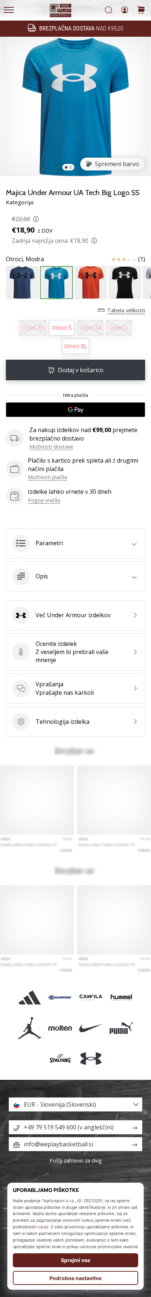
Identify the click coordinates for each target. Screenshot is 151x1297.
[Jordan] (30, 1028)
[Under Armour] (91, 1058)
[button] (75, 543)
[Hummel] (121, 997)
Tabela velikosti (126, 310)
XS (32, 328)
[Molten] (60, 1028)
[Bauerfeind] (60, 997)
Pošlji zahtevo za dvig (75, 1160)
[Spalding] (60, 1058)
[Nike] (91, 1028)
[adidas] (30, 997)
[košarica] (141, 10)
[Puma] (121, 1028)
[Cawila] (91, 997)
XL (75, 346)
